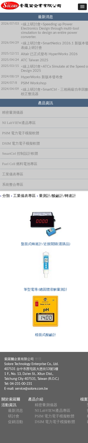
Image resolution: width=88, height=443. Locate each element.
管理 (37, 359)
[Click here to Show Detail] (45, 224)
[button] (82, 7)
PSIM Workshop (33, 83)
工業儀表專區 (24, 196)
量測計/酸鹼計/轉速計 (57, 196)
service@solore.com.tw (31, 388)
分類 (6, 196)
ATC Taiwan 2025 (34, 60)
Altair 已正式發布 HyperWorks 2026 (49, 54)
